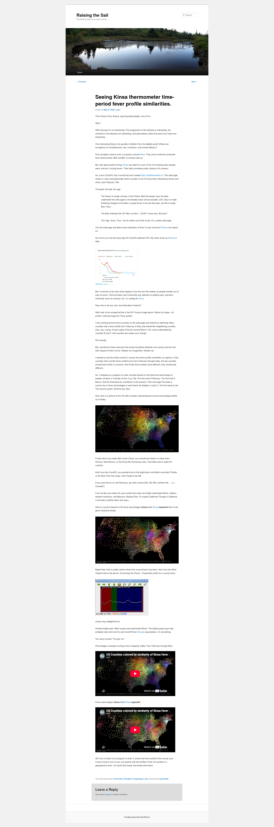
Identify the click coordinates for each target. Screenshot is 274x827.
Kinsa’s (173, 237)
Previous (81, 81)
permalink (164, 778)
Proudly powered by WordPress (137, 817)
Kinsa (142, 154)
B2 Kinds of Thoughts (123, 778)
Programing (137, 778)
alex (118, 109)
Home (79, 72)
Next (195, 81)
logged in (109, 794)
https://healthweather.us (152, 175)
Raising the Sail (92, 15)
